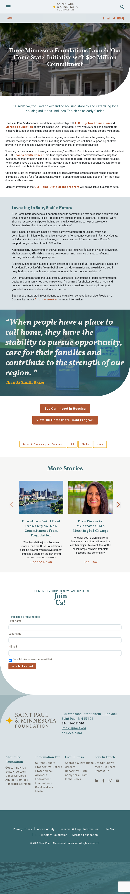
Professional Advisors (44, 773)
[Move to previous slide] (11, 505)
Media (85, 444)
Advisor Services (16, 779)
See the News (41, 562)
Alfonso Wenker (46, 299)
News (100, 444)
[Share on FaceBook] (103, 18)
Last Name (14, 633)
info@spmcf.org (74, 728)
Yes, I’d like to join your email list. (33, 659)
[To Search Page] (122, 6)
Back (9, 18)
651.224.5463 (72, 733)
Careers (70, 767)
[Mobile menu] (8, 6)
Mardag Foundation (19, 126)
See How (91, 562)
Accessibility (46, 829)
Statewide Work (16, 771)
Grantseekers (44, 787)
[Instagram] (110, 780)
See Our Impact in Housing (65, 408)
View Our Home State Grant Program (65, 420)
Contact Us (102, 771)
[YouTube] (117, 780)
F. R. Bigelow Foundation (92, 123)
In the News (73, 779)
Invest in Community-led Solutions (43, 444)
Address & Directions (79, 762)
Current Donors (45, 762)
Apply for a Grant (76, 775)
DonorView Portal (77, 771)
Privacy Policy (22, 829)
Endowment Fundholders (43, 781)
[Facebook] (103, 780)
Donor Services (15, 775)
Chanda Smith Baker (28, 155)
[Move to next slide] (118, 505)
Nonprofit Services (18, 783)
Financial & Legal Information (79, 829)
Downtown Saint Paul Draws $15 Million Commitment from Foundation (41, 528)
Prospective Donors (48, 767)
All (72, 444)
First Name (14, 620)
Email (13, 646)
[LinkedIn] (96, 780)
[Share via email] (119, 19)
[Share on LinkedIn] (109, 18)
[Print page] (123, 19)
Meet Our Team (105, 767)
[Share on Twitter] (114, 18)
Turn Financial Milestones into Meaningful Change (91, 526)
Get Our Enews (104, 762)
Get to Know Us (15, 767)
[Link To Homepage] (65, 6)
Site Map (110, 829)
